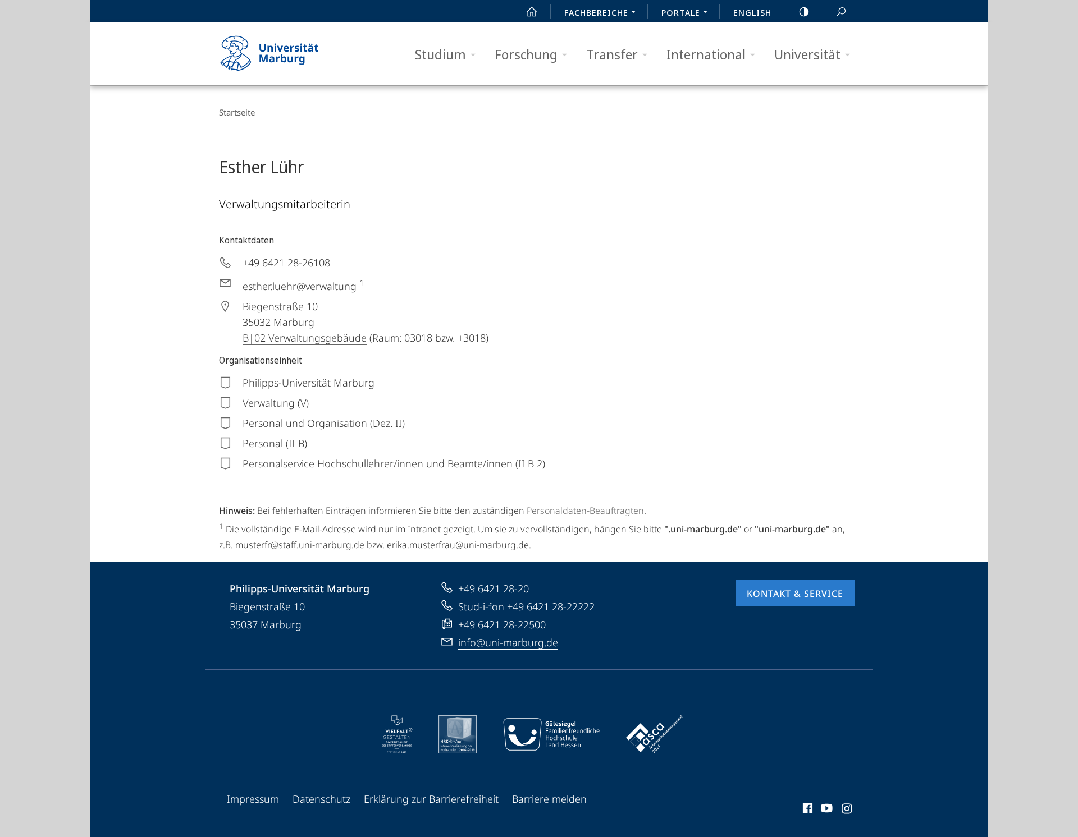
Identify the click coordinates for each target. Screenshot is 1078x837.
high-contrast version (804, 11)
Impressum (253, 799)
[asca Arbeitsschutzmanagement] (654, 734)
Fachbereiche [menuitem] (596, 12)
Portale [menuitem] (680, 12)
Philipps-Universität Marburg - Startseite (289, 54)
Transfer (612, 54)
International (706, 54)
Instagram (848, 810)
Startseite (237, 112)
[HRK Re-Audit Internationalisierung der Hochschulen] (457, 734)
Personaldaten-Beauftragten (585, 510)
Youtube (826, 810)
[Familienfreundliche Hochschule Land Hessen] (551, 734)
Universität (807, 54)
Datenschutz (321, 799)
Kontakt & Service (795, 593)
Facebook (807, 810)
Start (531, 11)
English (752, 12)
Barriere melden (549, 799)
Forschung (526, 54)
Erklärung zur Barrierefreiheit (431, 799)
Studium (440, 54)
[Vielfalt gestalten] (397, 734)
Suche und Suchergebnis (841, 11)
